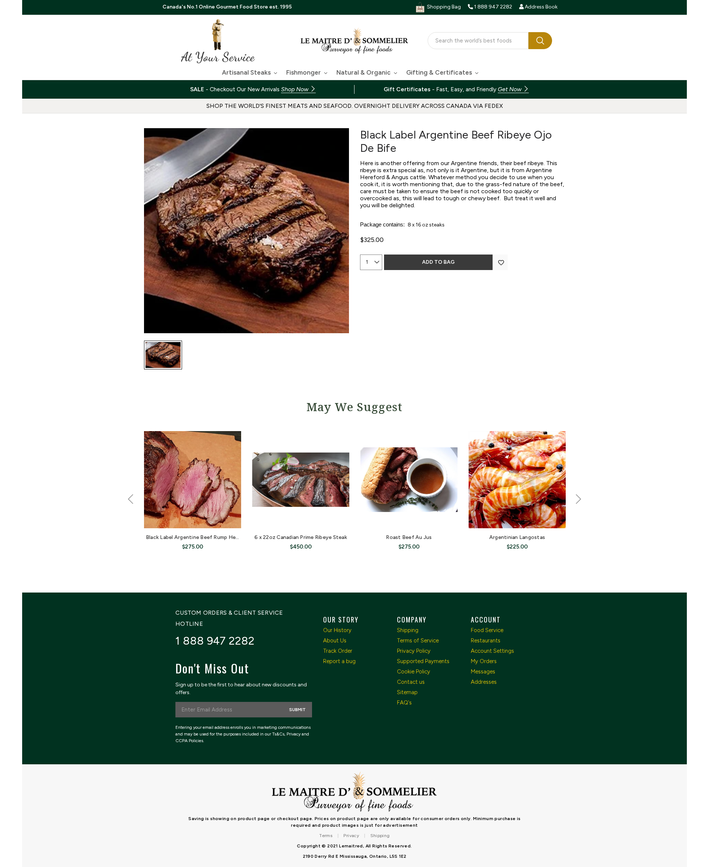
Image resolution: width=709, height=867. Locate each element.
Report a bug (339, 661)
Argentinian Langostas (517, 537)
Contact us (411, 682)
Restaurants (485, 640)
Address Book (541, 7)
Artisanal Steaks (247, 72)
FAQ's (404, 702)
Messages (483, 671)
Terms (325, 835)
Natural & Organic (364, 72)
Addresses (484, 682)
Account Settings (492, 651)
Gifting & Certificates (439, 72)
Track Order (337, 651)
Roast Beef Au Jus (409, 537)
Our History (337, 630)
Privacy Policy (414, 651)
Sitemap (407, 692)
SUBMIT (297, 709)
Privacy (351, 835)
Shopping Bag (443, 7)
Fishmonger (304, 72)
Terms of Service (418, 640)
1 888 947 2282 (215, 641)
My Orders (484, 661)
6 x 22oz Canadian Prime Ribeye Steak (300, 537)
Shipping (407, 630)
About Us (334, 640)
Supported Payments (423, 661)
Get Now (510, 89)
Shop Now (295, 89)
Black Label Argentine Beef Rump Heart (194, 537)
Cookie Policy (413, 671)
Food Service (487, 630)
